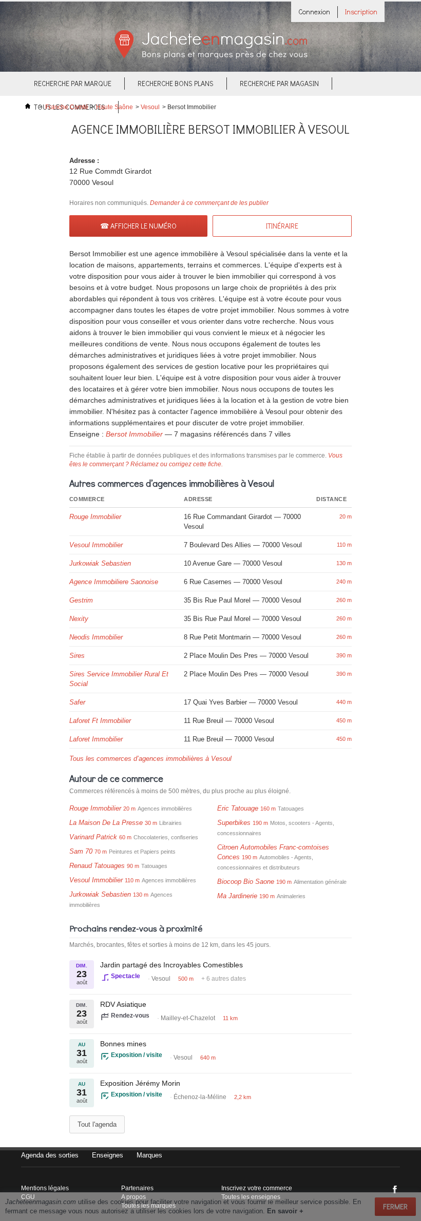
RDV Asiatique (123, 1004)
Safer (77, 702)
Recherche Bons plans (176, 83)
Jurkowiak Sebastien (100, 563)
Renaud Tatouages (97, 866)
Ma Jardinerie (237, 896)
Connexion (314, 11)
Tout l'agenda (97, 1124)
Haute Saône (114, 107)
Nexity (78, 619)
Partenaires (137, 1188)
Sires (77, 655)
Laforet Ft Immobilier (100, 721)
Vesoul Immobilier (96, 545)
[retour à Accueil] (27, 107)
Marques (149, 1155)
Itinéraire (282, 226)
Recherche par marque (72, 83)
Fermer (395, 1206)
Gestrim (81, 600)
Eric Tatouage (237, 808)
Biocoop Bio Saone (245, 881)
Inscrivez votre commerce (256, 1188)
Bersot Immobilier (134, 434)
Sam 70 (80, 851)
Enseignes (107, 1155)
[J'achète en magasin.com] (211, 57)
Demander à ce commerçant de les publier (209, 202)
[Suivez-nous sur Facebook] (395, 1189)
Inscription (361, 11)
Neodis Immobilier (96, 637)
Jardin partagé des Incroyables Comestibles (171, 965)
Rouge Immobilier (95, 517)
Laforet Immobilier (96, 739)
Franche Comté (66, 107)
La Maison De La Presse (106, 822)
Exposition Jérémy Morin (140, 1083)
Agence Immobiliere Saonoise (113, 582)
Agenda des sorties (50, 1155)
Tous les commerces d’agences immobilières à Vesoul (150, 758)
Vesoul (150, 107)
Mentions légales (45, 1188)
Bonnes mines (123, 1044)
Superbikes (234, 822)
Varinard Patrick (93, 837)
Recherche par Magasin (279, 83)
